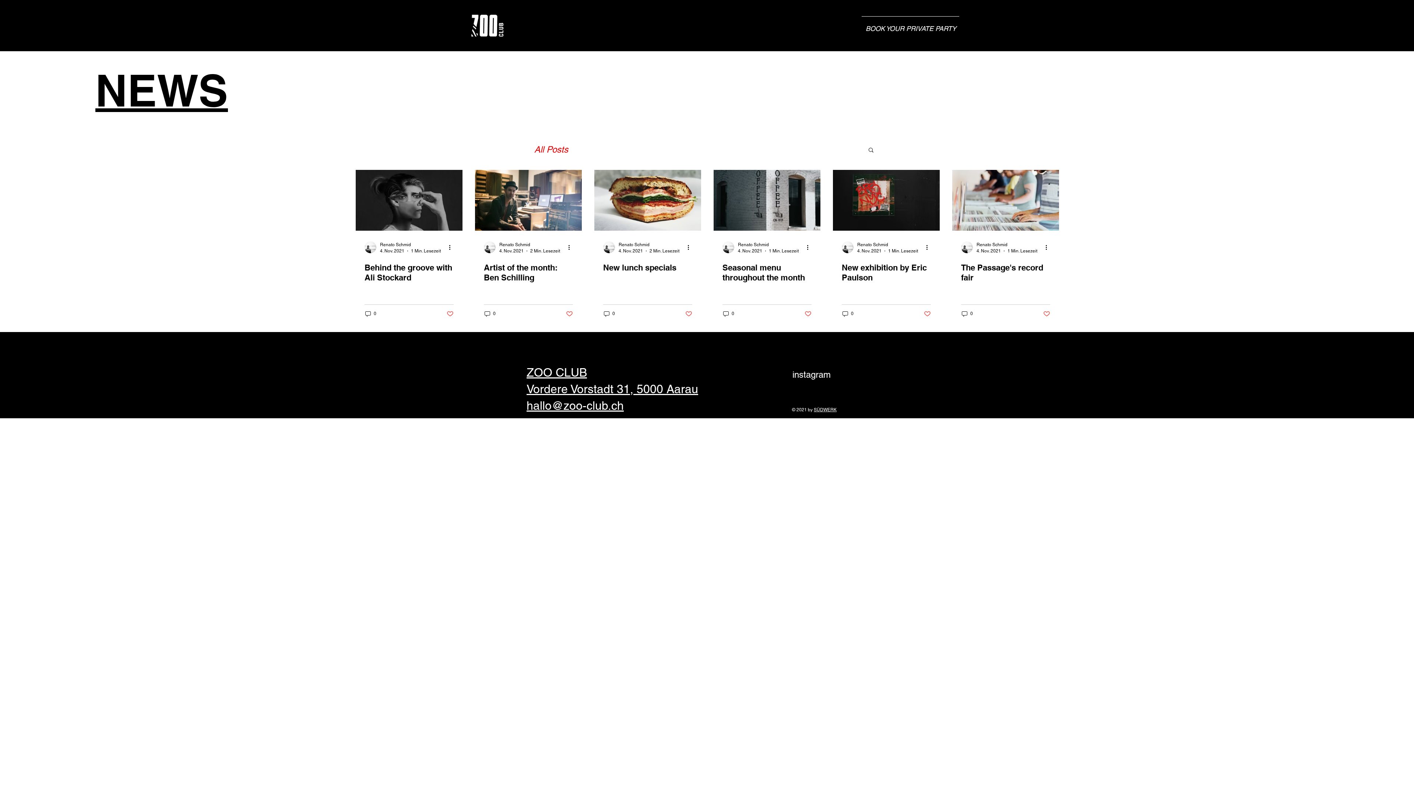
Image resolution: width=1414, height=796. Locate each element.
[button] (871, 150)
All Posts (551, 149)
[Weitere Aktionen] (452, 247)
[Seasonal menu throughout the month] (767, 200)
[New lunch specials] (647, 200)
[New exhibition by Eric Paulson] (886, 200)
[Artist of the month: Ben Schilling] (528, 200)
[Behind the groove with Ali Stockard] (409, 200)
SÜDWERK (825, 409)
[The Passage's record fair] (1005, 200)
